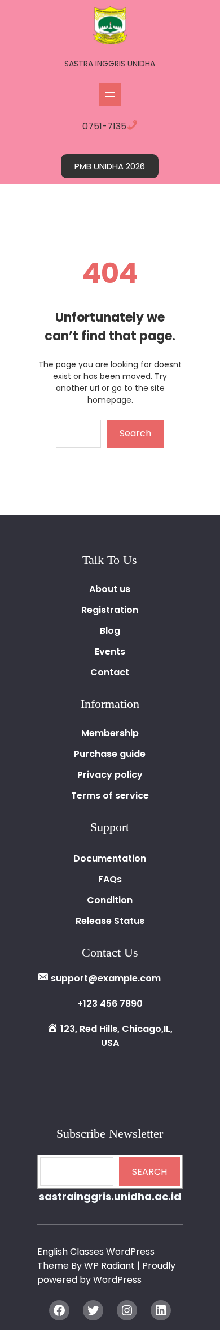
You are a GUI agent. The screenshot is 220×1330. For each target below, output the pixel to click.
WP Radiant (109, 1265)
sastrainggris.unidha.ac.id (110, 1196)
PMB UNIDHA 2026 (109, 166)
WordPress (117, 1279)
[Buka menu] (110, 94)
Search (135, 433)
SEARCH (149, 1171)
